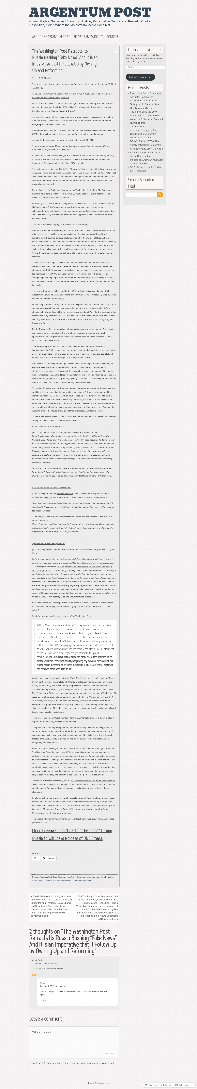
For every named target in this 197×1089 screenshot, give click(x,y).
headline (46, 436)
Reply (35, 975)
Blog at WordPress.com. (98, 1083)
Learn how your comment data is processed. (92, 1063)
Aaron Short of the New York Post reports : (51, 487)
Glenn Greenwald (78, 877)
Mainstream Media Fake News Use (99, 877)
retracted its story (65, 493)
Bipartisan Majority (88, 37)
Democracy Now (64, 877)
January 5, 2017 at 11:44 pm (53, 986)
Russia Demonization (82, 881)
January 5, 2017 (38, 78)
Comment (109, 1053)
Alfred (42, 983)
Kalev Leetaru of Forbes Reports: (47, 426)
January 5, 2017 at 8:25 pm (45, 963)
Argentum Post (90, 12)
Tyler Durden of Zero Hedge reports (48, 543)
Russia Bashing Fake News (43, 881)
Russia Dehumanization (64, 881)
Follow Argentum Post (140, 77)
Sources (112, 37)
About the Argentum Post (51, 37)
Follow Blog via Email (144, 49)
